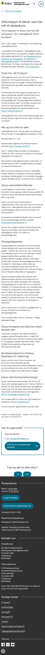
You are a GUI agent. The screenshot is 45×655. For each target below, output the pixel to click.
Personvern (6, 617)
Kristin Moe (12, 489)
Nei (27, 474)
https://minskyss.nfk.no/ (11, 111)
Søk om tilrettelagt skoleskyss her (15, 394)
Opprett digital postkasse (11, 626)
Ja (18, 474)
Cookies (4, 622)
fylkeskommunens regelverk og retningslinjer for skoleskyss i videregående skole (21, 59)
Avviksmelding (7, 607)
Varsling (4, 612)
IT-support (5, 602)
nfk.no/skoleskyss (32, 67)
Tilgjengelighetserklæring (12, 631)
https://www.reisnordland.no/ (13, 223)
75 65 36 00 (13, 491)
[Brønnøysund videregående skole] (15, 4)
